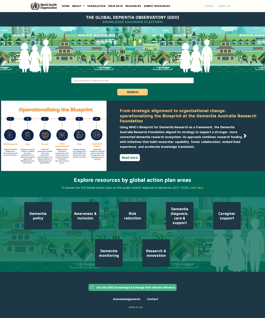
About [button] (77, 5)
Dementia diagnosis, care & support (180, 216)
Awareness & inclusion (85, 215)
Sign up (224, 6)
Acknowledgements (126, 299)
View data (115, 5)
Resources (133, 5)
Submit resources (157, 5)
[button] (20, 136)
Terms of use (135, 307)
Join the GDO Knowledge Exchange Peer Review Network (135, 287)
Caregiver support (227, 215)
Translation (96, 5)
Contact (152, 299)
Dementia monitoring (109, 253)
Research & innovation (156, 253)
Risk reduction (132, 215)
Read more (130, 157)
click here (196, 187)
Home (65, 5)
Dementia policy (38, 215)
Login (209, 6)
